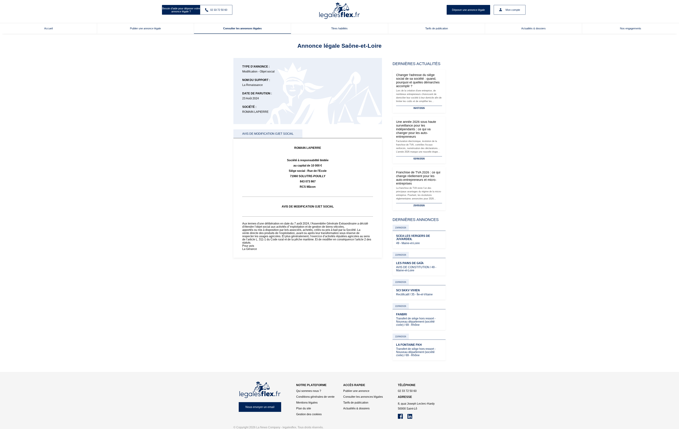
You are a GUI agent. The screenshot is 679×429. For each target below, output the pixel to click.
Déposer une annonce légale (468, 9)
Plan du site (303, 408)
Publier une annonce (356, 390)
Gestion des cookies (309, 414)
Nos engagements (630, 28)
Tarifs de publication (436, 28)
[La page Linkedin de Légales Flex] (411, 417)
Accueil (48, 28)
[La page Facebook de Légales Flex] (402, 417)
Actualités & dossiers (533, 28)
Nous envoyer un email (259, 406)
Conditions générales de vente (315, 396)
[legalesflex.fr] (339, 9)
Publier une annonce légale (145, 28)
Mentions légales (307, 402)
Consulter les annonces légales (242, 28)
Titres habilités (339, 28)
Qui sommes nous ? (308, 390)
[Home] (260, 390)
